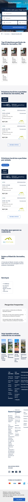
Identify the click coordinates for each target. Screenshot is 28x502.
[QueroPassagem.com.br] (2, 34)
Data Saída (8, 22)
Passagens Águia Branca (17, 390)
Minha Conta (18, 427)
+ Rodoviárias (24, 389)
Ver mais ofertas (14, 144)
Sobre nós (17, 410)
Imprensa (17, 425)
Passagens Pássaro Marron (17, 396)
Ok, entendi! (19, 499)
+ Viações (17, 399)
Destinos (25, 418)
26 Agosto (4, 99)
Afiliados (25, 421)
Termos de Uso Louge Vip (17, 421)
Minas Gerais (5, 165)
